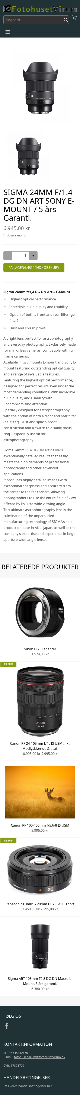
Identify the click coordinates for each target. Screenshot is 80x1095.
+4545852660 (18, 1053)
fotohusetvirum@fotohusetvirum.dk (39, 1057)
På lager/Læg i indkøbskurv (34, 267)
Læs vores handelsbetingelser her (27, 1086)
